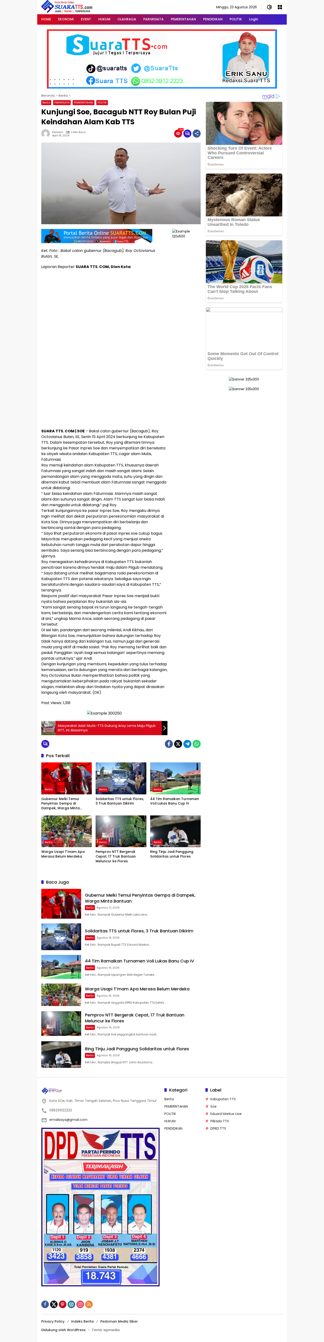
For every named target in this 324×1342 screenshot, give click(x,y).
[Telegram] (187, 744)
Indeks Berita (82, 1321)
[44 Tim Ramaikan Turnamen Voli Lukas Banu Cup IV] (175, 778)
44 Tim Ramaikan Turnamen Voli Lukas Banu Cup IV (174, 801)
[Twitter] (178, 744)
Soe (213, 1106)
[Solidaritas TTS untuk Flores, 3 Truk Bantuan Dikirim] (121, 778)
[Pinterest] (62, 1304)
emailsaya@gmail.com (68, 1119)
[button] (269, 7)
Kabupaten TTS (223, 1099)
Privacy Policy (53, 1321)
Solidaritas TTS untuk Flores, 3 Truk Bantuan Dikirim (120, 801)
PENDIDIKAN (173, 1128)
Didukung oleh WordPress (63, 1330)
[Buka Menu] (280, 7)
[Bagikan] (197, 134)
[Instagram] (80, 1304)
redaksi (57, 132)
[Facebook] (169, 744)
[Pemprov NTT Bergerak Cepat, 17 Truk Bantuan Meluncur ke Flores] (121, 831)
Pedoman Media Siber (119, 1321)
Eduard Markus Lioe (226, 1113)
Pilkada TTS (219, 1121)
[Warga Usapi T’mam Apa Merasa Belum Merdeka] (66, 831)
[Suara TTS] (67, 6)
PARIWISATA (61, 102)
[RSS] (89, 1304)
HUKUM (170, 1121)
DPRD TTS (218, 1128)
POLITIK (102, 102)
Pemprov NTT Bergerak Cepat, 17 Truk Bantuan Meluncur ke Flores (116, 856)
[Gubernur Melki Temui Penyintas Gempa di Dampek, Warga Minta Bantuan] (66, 778)
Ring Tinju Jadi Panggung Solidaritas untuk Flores (171, 854)
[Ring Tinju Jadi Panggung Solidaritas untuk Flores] (175, 831)
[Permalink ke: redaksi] (46, 133)
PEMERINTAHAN (83, 102)
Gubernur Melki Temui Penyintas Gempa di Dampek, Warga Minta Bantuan (60, 804)
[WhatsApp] (197, 744)
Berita (46, 102)
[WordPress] (71, 1304)
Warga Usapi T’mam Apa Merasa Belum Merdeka (63, 854)
